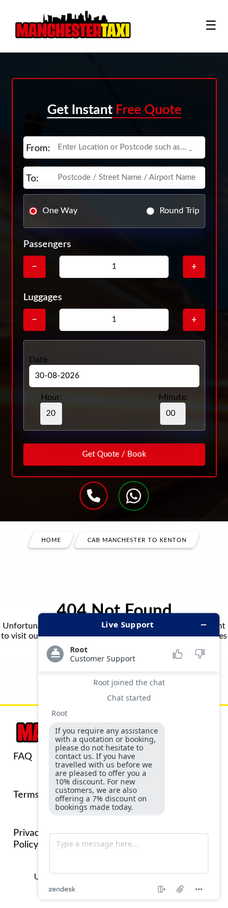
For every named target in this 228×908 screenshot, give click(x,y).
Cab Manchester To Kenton (137, 540)
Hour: (51, 397)
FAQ (22, 757)
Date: (39, 359)
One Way (59, 210)
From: (38, 148)
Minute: (173, 397)
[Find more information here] (129, 756)
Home (51, 540)
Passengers (47, 244)
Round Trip (179, 210)
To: (32, 179)
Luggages (42, 297)
